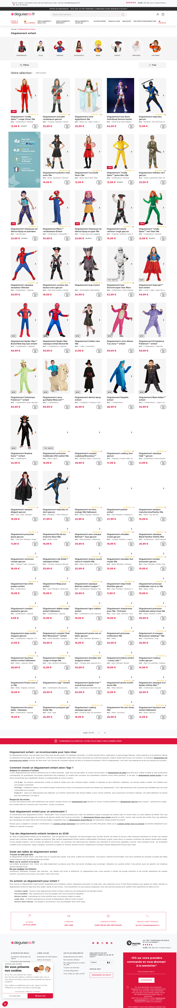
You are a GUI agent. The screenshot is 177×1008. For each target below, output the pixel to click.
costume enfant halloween (64, 824)
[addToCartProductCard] (35, 126)
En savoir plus (15, 996)
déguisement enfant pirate (149, 775)
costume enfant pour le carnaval (130, 824)
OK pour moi (40, 996)
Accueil (14, 29)
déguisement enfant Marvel (80, 820)
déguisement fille (79, 802)
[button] (5, 1004)
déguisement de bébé (117, 773)
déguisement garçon (129, 802)
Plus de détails (21, 5)
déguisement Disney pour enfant (97, 817)
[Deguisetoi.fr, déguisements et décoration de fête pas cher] (23, 14)
